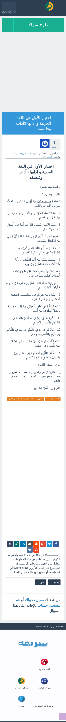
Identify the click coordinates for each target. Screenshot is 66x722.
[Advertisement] (33, 79)
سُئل (58, 153)
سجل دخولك (34, 600)
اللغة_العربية (28, 399)
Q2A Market (58, 626)
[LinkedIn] (23, 544)
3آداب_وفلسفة (52, 399)
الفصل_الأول (14, 399)
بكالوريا (40, 399)
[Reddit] (36, 544)
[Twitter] (49, 544)
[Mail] (30, 544)
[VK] (30, 550)
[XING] (16, 544)
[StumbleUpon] (36, 550)
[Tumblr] (10, 544)
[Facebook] (56, 544)
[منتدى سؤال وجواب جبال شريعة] (49, 6)
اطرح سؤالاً (39, 24)
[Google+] (43, 544)
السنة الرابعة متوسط (22, 153)
